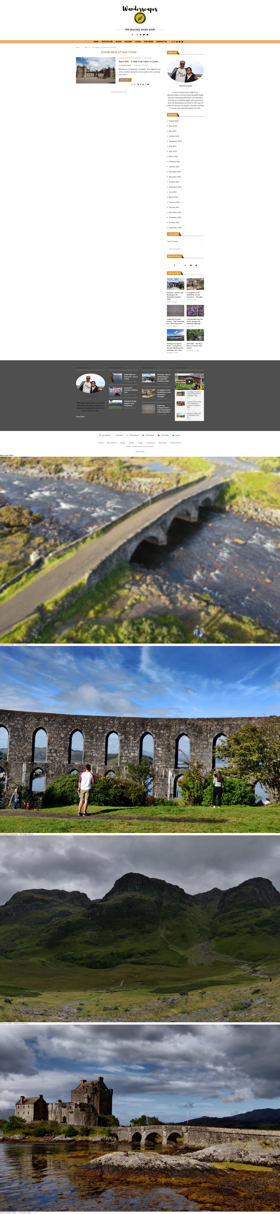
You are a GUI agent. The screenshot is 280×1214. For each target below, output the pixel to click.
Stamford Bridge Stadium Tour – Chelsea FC (130, 403)
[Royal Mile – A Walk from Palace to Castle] (96, 70)
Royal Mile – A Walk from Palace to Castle (138, 61)
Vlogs (138, 42)
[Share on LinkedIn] (140, 84)
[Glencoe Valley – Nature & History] (140, 928)
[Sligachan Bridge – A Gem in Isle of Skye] (140, 550)
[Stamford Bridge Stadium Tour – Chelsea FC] (115, 404)
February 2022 (174, 162)
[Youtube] (144, 34)
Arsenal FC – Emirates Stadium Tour (131, 390)
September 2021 (175, 187)
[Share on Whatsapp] (145, 84)
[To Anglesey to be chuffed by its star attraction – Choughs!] (195, 284)
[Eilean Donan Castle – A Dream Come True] (140, 1118)
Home (96, 42)
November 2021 (175, 177)
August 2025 (174, 121)
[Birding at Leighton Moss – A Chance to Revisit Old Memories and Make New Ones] (175, 335)
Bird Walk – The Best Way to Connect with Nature (194, 346)
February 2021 (174, 202)
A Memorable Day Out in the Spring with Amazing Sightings (195, 321)
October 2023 (174, 136)
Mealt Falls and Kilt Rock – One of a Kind (131, 377)
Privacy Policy (175, 443)
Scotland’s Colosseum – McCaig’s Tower (16, 834)
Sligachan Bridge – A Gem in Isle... (14, 645)
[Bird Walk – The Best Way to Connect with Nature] (195, 335)
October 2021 (174, 182)
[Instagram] (137, 34)
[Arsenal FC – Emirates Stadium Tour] (115, 391)
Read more (124, 80)
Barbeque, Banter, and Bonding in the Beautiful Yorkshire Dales (175, 296)
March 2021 (173, 197)
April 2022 (173, 151)
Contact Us (162, 42)
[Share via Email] (148, 84)
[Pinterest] (140, 34)
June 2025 (173, 126)
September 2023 (175, 141)
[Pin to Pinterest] (138, 84)
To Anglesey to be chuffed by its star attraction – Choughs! (195, 295)
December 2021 (175, 172)
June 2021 (173, 192)
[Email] (147, 34)
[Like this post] (132, 84)
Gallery (128, 42)
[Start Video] (189, 382)
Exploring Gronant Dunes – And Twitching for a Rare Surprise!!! (175, 321)
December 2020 (175, 212)
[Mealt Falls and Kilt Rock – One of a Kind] (115, 378)
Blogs (118, 42)
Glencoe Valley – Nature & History (14, 1023)
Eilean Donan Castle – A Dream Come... (16, 1213)
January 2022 (174, 167)
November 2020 (175, 217)
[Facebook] (132, 34)
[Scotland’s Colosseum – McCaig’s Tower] (140, 739)
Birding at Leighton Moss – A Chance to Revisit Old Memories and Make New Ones (175, 347)
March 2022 (173, 156)
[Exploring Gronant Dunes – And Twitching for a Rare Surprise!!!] (175, 310)
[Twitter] (180, 265)
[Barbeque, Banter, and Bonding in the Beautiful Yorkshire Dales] (175, 284)
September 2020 (175, 228)
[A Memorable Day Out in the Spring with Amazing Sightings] (195, 310)
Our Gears (148, 42)
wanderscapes (126, 65)
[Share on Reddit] (143, 84)
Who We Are (107, 42)
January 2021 (174, 207)
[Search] (187, 41)
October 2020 (174, 222)
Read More (80, 417)
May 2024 (172, 131)
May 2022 (172, 146)
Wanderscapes (149, 446)
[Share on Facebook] (134, 84)
